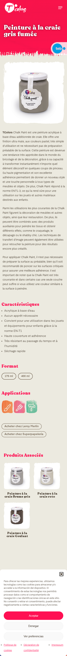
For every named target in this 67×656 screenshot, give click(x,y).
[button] (61, 574)
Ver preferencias (34, 636)
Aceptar (33, 615)
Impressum (57, 645)
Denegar (33, 626)
